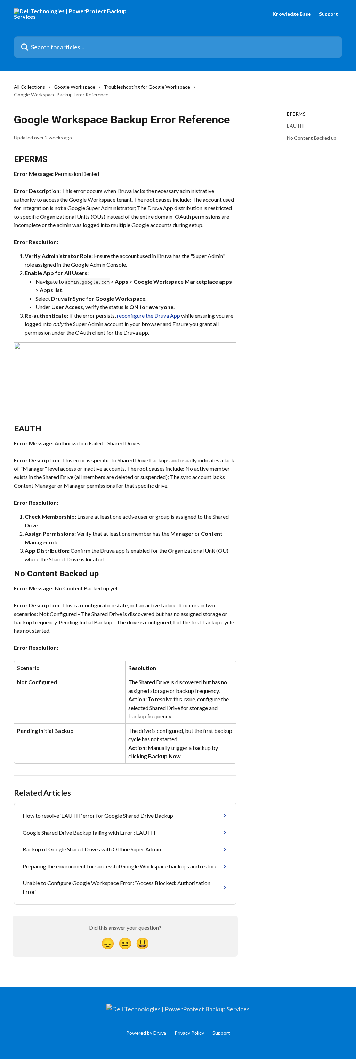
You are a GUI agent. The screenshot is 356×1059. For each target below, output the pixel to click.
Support (328, 13)
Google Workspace (74, 87)
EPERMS (296, 114)
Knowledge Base (292, 13)
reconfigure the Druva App (148, 315)
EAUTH (295, 126)
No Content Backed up (312, 138)
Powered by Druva (146, 1033)
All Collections (29, 87)
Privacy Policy (189, 1033)
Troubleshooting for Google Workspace (147, 87)
